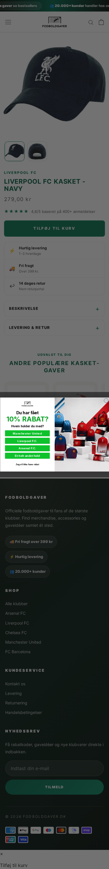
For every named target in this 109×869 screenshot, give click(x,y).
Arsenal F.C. (27, 448)
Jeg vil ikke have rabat (27, 464)
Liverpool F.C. (27, 441)
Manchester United (27, 433)
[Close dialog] (106, 400)
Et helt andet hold (27, 455)
